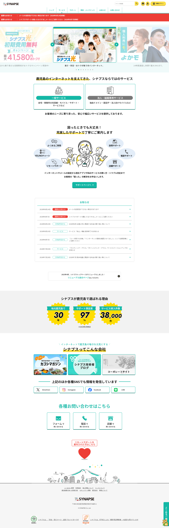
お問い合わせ (115, 10)
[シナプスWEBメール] (143, 3)
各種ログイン (160, 3)
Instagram (72, 390)
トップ (51, 10)
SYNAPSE (11, 3)
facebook (97, 390)
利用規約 (78, 488)
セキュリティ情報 (85, 490)
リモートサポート (84, 453)
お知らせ (102, 10)
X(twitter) (46, 390)
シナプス (84, 499)
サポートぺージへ (83, 184)
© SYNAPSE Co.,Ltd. (84, 508)
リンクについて (100, 488)
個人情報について (88, 488)
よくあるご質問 (166, 510)
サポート (73, 10)
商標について (103, 490)
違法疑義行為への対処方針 (70, 490)
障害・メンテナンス (88, 10)
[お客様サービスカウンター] (148, 3)
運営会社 (95, 490)
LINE (123, 390)
